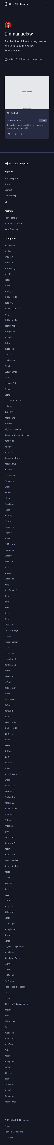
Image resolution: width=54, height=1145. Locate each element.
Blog (7, 314)
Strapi (8, 935)
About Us (9, 184)
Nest (7, 717)
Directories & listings (17, 435)
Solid (7, 918)
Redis (7, 1056)
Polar (7, 768)
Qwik (7, 831)
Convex (8, 389)
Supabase (9, 952)
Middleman (10, 699)
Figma (7, 498)
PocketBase (10, 1102)
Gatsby (8, 556)
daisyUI (9, 412)
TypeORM (9, 1084)
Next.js (9, 734)
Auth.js (9, 291)
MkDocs (8, 705)
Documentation (12, 458)
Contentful (10, 383)
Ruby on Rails (12, 843)
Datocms (9, 423)
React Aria (10, 854)
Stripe (8, 941)
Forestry (9, 527)
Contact (8, 190)
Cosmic (8, 395)
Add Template (11, 178)
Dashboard (10, 418)
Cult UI (9, 406)
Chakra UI (10, 360)
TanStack (9, 981)
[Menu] (47, 4)
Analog (8, 251)
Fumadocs (9, 550)
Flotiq (8, 515)
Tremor (8, 998)
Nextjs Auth (11, 728)
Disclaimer (9, 1137)
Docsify (9, 452)
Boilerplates (11, 320)
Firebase (9, 504)
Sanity (8, 889)
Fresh (7, 538)
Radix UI (9, 837)
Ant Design (10, 268)
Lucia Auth (10, 653)
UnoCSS (8, 1010)
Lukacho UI (10, 659)
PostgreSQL (10, 1061)
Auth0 (7, 285)
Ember (7, 487)
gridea (8, 573)
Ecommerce (10, 469)
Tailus (8, 969)
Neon (7, 1079)
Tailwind (9, 975)
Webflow (9, 1044)
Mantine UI (10, 665)
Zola (7, 1050)
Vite (7, 1015)
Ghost (7, 567)
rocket (8, 877)
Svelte (8, 964)
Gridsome (9, 579)
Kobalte (9, 625)
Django (8, 446)
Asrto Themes (11, 229)
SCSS (7, 895)
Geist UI (9, 561)
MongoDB (9, 711)
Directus (9, 441)
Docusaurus (10, 464)
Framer (8, 533)
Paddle (8, 763)
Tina (7, 992)
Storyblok (10, 929)
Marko (7, 671)
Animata (9, 263)
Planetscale (11, 808)
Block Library (12, 308)
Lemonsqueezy (11, 642)
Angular (9, 257)
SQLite (8, 1073)
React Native (11, 860)
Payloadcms (10, 797)
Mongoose (9, 1096)
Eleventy (9, 481)
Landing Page (11, 630)
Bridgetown (10, 331)
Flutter (9, 521)
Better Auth (11, 297)
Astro (7, 280)
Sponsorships (11, 195)
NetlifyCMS (10, 722)
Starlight (10, 923)
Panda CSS (10, 786)
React (7, 849)
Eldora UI (10, 475)
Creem (7, 780)
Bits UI (9, 303)
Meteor (8, 694)
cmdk (7, 377)
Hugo (7, 613)
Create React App (14, 400)
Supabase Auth (12, 958)
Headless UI (11, 590)
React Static (11, 866)
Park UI (9, 791)
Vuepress (9, 1033)
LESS (7, 648)
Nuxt (7, 757)
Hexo (7, 596)
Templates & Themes (15, 987)
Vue (6, 1027)
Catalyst (9, 354)
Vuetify (9, 1038)
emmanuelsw (15, 120)
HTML (7, 607)
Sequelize (10, 1090)
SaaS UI (9, 883)
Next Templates (12, 218)
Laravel (9, 636)
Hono (7, 602)
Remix (7, 872)
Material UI (11, 676)
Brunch (8, 337)
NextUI (8, 745)
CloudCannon (11, 372)
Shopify (9, 906)
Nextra (8, 740)
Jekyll (8, 619)
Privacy (8, 1126)
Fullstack (10, 544)
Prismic (9, 826)
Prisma (8, 820)
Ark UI (8, 274)
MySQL (7, 1067)
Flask (7, 510)
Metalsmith (10, 688)
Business (9, 349)
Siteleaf (9, 912)
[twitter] (27, 202)
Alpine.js (10, 245)
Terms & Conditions (14, 1131)
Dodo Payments (12, 774)
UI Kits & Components (16, 1004)
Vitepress (10, 1021)
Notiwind (12, 113)
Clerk (7, 366)
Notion (8, 751)
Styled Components (14, 946)
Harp (7, 584)
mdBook (8, 682)
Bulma (7, 343)
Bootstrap (10, 326)
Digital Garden (13, 429)
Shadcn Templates (13, 223)
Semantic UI (11, 900)
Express (9, 492)
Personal (9, 803)
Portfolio (10, 814)
